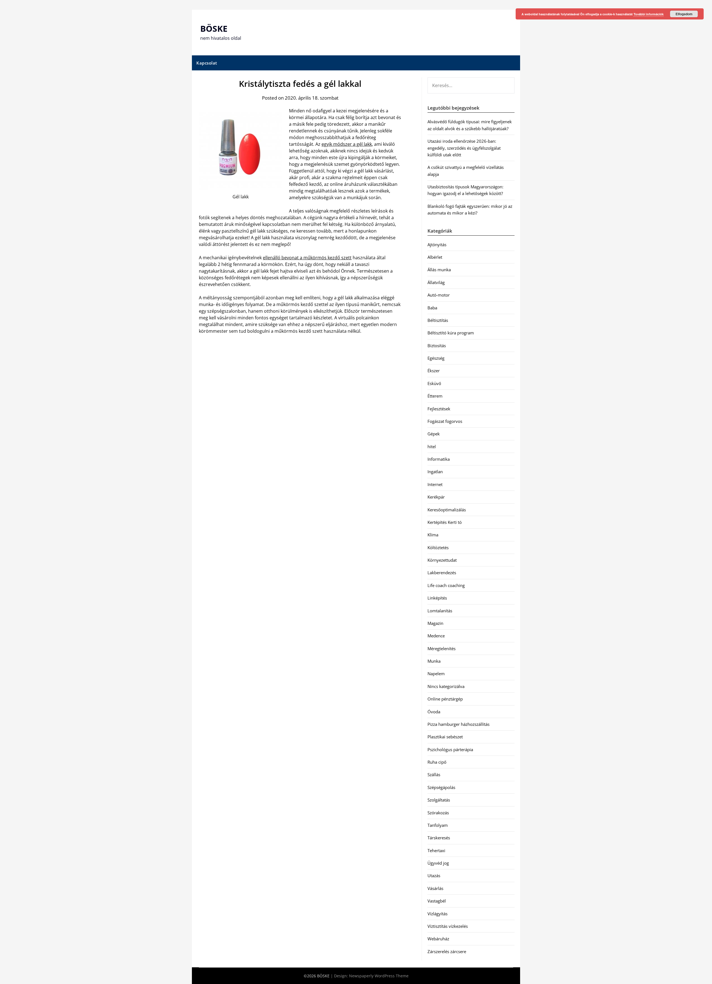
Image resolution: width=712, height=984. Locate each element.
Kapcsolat (206, 63)
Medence (436, 635)
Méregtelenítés (441, 648)
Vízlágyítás (437, 913)
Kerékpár (436, 497)
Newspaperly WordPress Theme (379, 975)
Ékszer (433, 370)
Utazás (433, 875)
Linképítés (437, 598)
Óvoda (433, 711)
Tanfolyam (437, 825)
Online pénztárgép (445, 699)
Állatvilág (436, 282)
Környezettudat (442, 560)
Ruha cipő (436, 762)
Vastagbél (436, 901)
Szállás (433, 774)
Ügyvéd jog (438, 863)
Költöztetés (438, 547)
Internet (434, 484)
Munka (434, 661)
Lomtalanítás (439, 610)
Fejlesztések (438, 408)
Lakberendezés (441, 572)
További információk (649, 14)
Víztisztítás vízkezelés (447, 926)
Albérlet (434, 257)
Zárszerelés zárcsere (446, 951)
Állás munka (439, 269)
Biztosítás (436, 345)
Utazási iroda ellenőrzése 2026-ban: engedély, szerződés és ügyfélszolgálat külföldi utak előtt (464, 147)
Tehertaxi (436, 850)
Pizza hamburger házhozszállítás (458, 724)
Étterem (434, 396)
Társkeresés (438, 837)
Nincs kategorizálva (445, 686)
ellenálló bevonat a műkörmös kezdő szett (307, 258)
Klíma (432, 534)
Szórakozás (438, 812)
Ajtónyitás (436, 244)
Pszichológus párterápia (450, 749)
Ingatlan (435, 471)
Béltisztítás (437, 320)
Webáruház (438, 938)
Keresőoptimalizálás (446, 509)
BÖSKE (214, 28)
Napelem (436, 673)
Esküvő (434, 383)
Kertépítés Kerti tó (444, 522)
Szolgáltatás (438, 800)
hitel (431, 446)
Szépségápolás (441, 787)
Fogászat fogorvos (444, 421)
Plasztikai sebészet (445, 736)
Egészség (435, 358)
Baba (432, 307)
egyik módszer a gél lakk (347, 144)
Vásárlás (435, 888)
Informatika (438, 459)
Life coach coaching (446, 585)
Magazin (435, 623)
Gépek (433, 433)
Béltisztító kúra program (450, 333)
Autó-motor (438, 295)
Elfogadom (684, 13)
